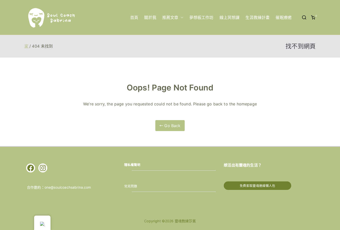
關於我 (150, 17)
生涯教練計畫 (257, 17)
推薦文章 (170, 17)
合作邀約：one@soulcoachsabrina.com (59, 187)
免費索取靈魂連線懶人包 (257, 186)
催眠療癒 (284, 17)
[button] (180, 17)
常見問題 (130, 186)
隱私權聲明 (132, 165)
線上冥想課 (230, 17)
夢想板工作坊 (201, 17)
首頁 (134, 17)
